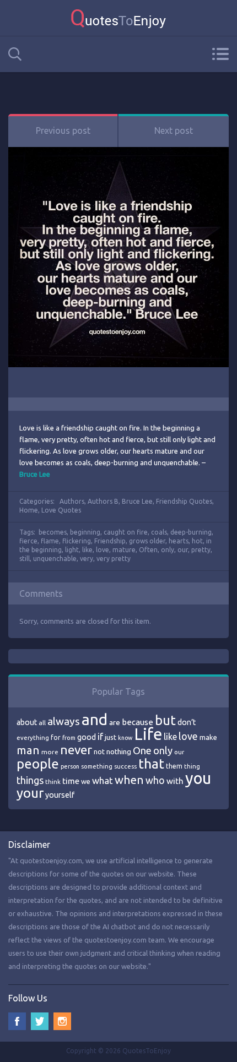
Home (28, 510)
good (86, 737)
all (42, 722)
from (69, 737)
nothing (118, 751)
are (114, 722)
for (56, 737)
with (175, 781)
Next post (173, 130)
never (76, 749)
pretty (201, 549)
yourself (59, 795)
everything (33, 737)
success (125, 766)
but (165, 720)
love (102, 549)
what (102, 780)
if (100, 737)
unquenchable (55, 558)
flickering (76, 540)
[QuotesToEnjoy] (118, 18)
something (96, 766)
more (49, 751)
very (86, 558)
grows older (147, 540)
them (174, 766)
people (38, 763)
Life (148, 734)
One (142, 750)
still (24, 558)
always (63, 721)
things (30, 780)
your (30, 793)
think (53, 781)
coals (159, 532)
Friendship (110, 540)
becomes (53, 532)
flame (50, 540)
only (167, 549)
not (99, 751)
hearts (178, 540)
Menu (220, 54)
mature (124, 549)
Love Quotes (61, 510)
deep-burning (191, 532)
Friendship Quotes (184, 501)
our (182, 549)
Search (14, 54)
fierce (28, 540)
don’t (186, 722)
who (155, 780)
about (27, 722)
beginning (85, 532)
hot (197, 540)
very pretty (113, 558)
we (85, 781)
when (129, 780)
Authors (72, 501)
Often (148, 549)
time (70, 781)
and (94, 719)
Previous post (63, 130)
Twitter (40, 1021)
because (137, 722)
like (87, 549)
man (28, 750)
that (151, 763)
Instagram (62, 1021)
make (208, 737)
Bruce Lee (137, 501)
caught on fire (126, 532)
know (125, 737)
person (70, 766)
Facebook (17, 1021)
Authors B (103, 501)
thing (192, 766)
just (110, 737)
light (72, 549)
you (198, 778)
